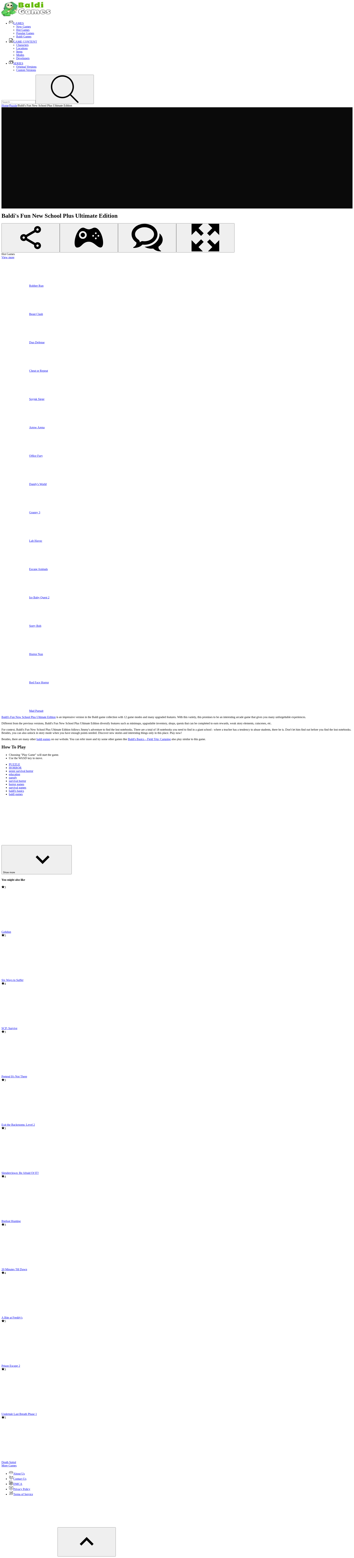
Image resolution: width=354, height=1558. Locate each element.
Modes (20, 54)
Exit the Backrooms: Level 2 (18, 1124)
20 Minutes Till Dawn (14, 1269)
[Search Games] (65, 89)
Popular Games (25, 33)
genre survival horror (21, 771)
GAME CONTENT (25, 41)
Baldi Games (23, 36)
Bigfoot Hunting (11, 1221)
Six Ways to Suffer (12, 980)
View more (7, 257)
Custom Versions (26, 70)
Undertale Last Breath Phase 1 (19, 1414)
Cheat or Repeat (38, 370)
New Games (23, 26)
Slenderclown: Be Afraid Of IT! (20, 1172)
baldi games (43, 739)
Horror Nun (36, 654)
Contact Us (19, 1478)
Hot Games (23, 29)
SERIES (18, 63)
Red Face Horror (39, 682)
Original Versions (26, 66)
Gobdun (6, 931)
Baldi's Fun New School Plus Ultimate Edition (28, 717)
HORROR (15, 767)
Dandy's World (38, 484)
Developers (23, 58)
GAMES (18, 23)
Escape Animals (38, 569)
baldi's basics (16, 790)
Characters (22, 45)
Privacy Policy (21, 1489)
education (14, 774)
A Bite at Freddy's (11, 1317)
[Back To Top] (87, 1542)
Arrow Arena (37, 427)
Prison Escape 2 (10, 1365)
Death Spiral (8, 1462)
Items (19, 51)
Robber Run (36, 285)
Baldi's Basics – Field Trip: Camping (149, 739)
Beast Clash (36, 314)
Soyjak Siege (36, 399)
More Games (9, 1465)
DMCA (17, 1483)
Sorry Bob (35, 625)
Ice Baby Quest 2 (39, 597)
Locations (22, 48)
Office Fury (36, 455)
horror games (16, 784)
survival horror (17, 780)
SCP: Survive (9, 1028)
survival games (17, 787)
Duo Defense (37, 342)
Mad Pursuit (36, 710)
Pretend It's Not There (14, 1076)
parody (13, 777)
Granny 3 (34, 512)
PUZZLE (14, 764)
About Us (19, 1473)
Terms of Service (23, 1494)
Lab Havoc (35, 540)
